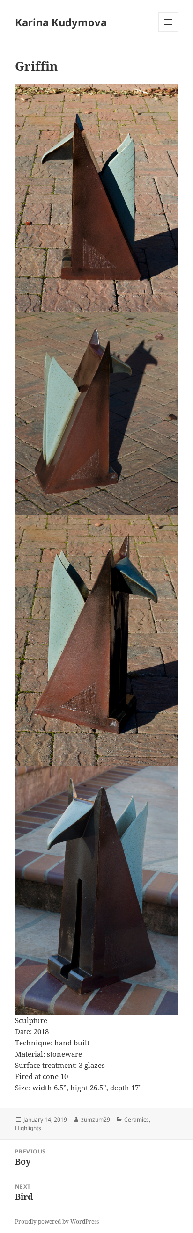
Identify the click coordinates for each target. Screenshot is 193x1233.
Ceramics (136, 1120)
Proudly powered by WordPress (57, 1222)
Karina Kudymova (61, 22)
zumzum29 (95, 1120)
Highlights (28, 1128)
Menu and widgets (168, 31)
